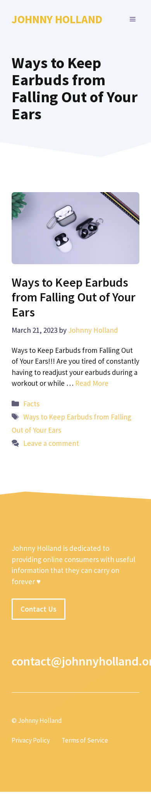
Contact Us (39, 609)
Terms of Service (85, 740)
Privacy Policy (31, 740)
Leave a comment (51, 443)
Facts (31, 403)
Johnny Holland (57, 19)
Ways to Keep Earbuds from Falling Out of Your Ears (74, 297)
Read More (91, 383)
